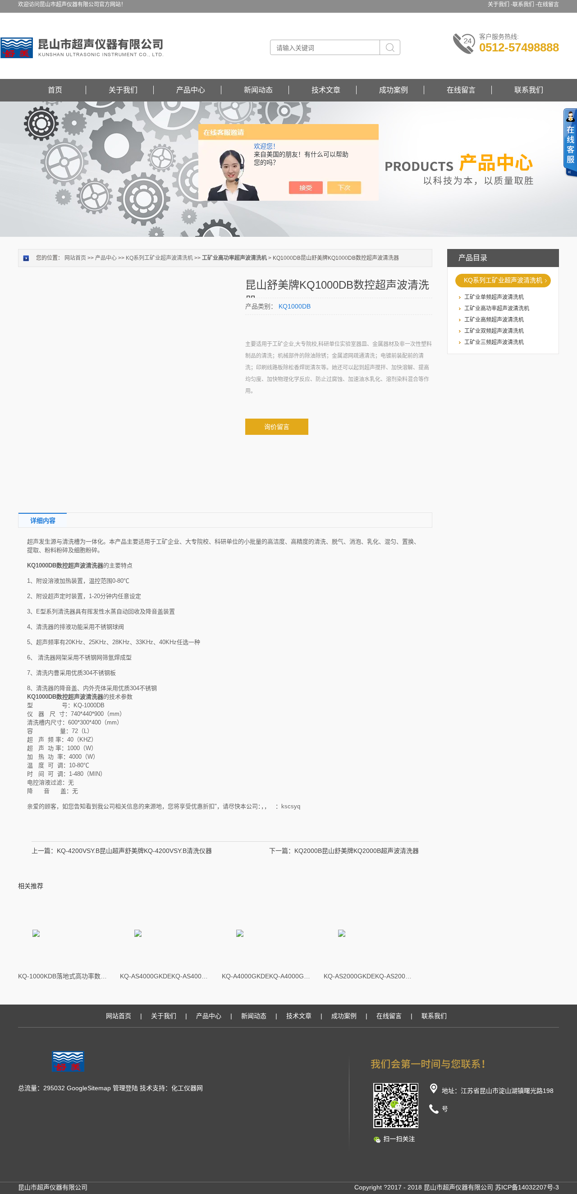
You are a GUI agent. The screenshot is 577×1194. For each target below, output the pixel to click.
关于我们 (123, 90)
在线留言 (548, 4)
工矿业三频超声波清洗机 (494, 342)
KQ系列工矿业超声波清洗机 (503, 280)
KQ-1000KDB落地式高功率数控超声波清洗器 (63, 976)
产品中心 (190, 90)
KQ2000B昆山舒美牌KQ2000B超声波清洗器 (356, 850)
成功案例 (393, 90)
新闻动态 (258, 90)
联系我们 (528, 90)
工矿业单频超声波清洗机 (494, 297)
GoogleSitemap (89, 1088)
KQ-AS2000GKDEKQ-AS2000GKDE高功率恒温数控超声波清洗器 (369, 976)
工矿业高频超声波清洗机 (494, 320)
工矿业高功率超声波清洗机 (496, 308)
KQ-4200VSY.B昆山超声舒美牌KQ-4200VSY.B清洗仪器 (134, 850)
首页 (55, 90)
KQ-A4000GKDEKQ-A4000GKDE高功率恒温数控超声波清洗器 (267, 976)
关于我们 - (500, 4)
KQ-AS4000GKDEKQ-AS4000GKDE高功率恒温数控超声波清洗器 (165, 976)
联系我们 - (525, 4)
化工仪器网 (187, 1088)
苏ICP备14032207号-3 (527, 1187)
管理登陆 (125, 1088)
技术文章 (325, 90)
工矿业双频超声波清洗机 (494, 331)
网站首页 (75, 258)
